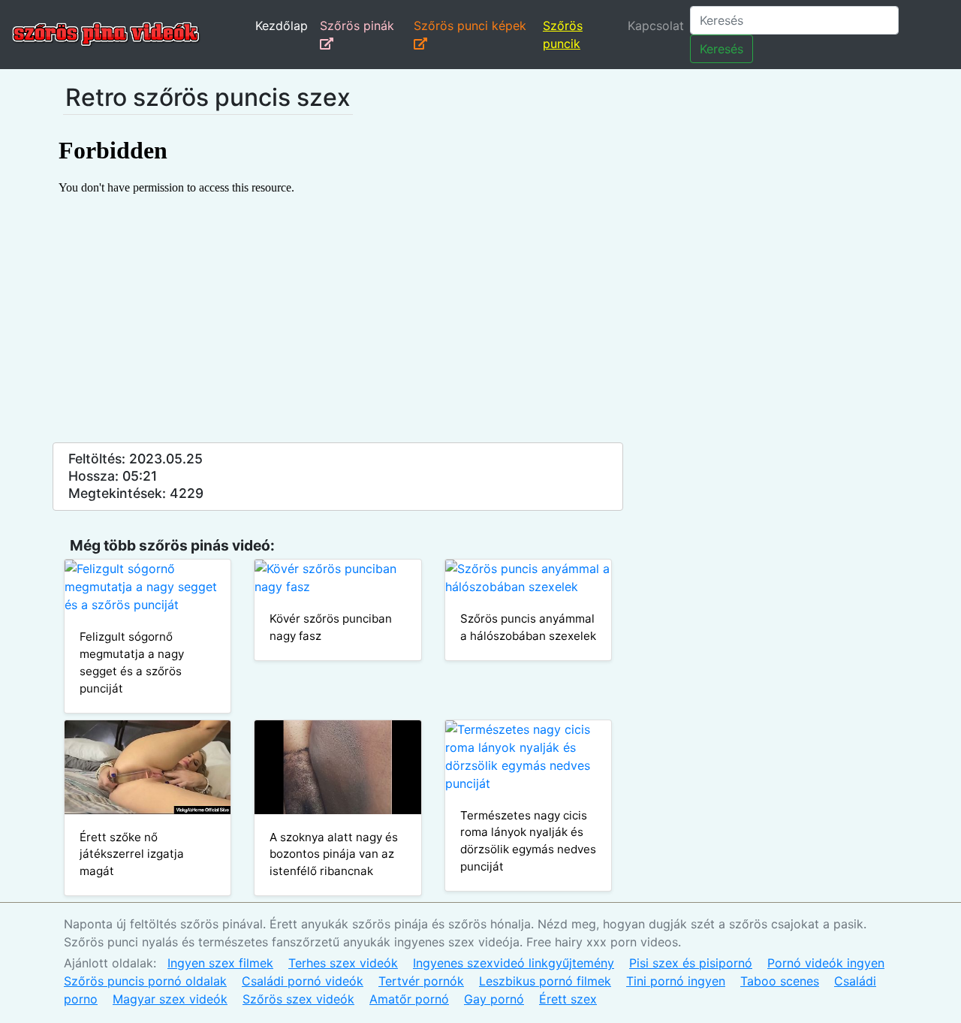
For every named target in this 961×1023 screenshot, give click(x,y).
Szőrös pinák (357, 25)
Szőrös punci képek (470, 25)
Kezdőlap (281, 25)
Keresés (721, 48)
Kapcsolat (656, 25)
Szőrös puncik (563, 34)
